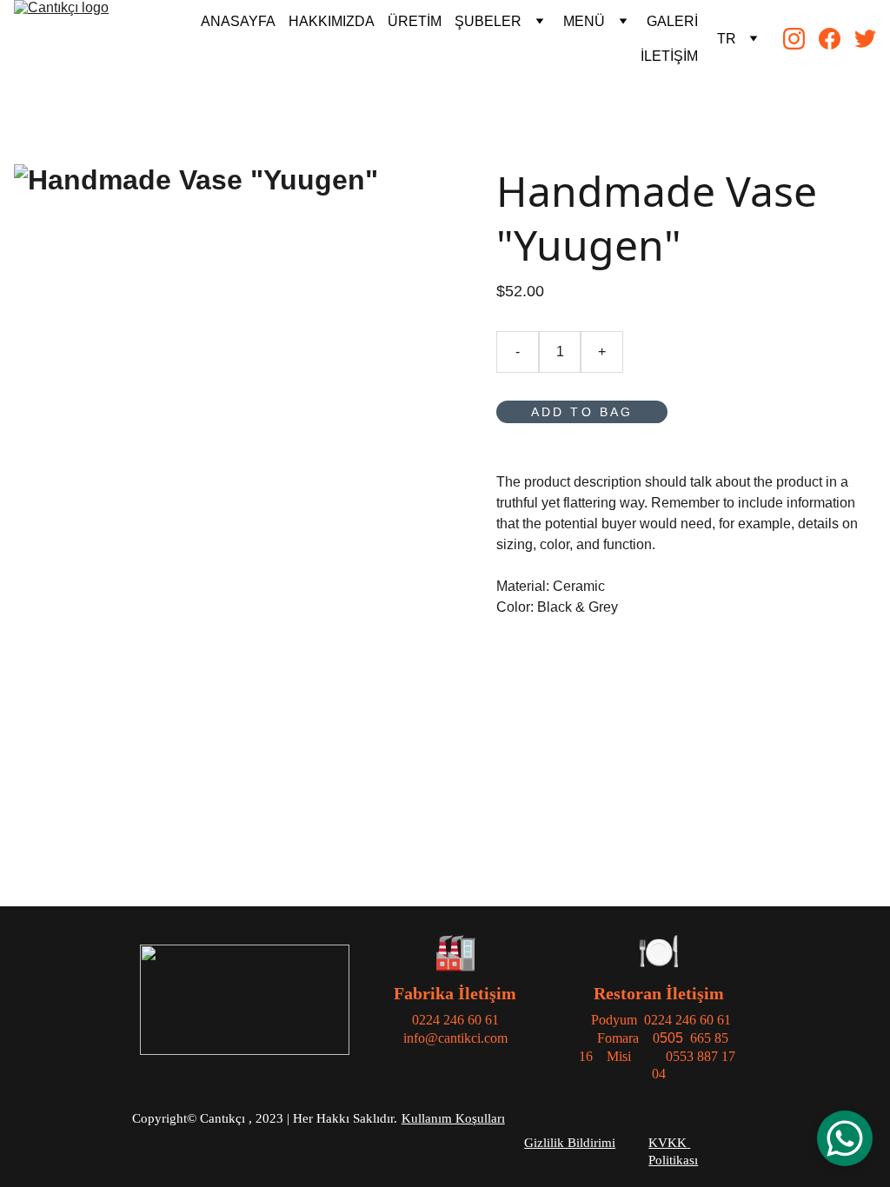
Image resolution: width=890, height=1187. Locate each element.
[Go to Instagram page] (801, 39)
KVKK (667, 1143)
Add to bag (582, 412)
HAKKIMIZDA (332, 21)
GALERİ (672, 21)
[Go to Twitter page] (865, 39)
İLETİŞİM (669, 56)
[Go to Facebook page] (836, 39)
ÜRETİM (415, 21)
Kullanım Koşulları (453, 1118)
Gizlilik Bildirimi (569, 1143)
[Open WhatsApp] (845, 1138)
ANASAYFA (238, 21)
